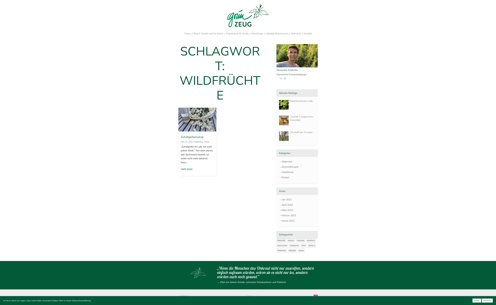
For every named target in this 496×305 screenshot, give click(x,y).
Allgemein (287, 161)
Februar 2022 (289, 215)
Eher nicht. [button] (487, 300)
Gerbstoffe (300, 240)
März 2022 (287, 210)
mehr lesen (186, 168)
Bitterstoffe (281, 240)
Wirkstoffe (292, 251)
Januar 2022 (288, 220)
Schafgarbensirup (192, 137)
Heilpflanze (198, 142)
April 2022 (287, 204)
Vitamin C (311, 245)
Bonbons (291, 240)
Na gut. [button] (477, 300)
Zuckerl (301, 251)
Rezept (206, 142)
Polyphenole (294, 245)
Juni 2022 (287, 199)
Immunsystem (282, 245)
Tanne (303, 245)
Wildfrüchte (281, 251)
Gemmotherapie (290, 166)
